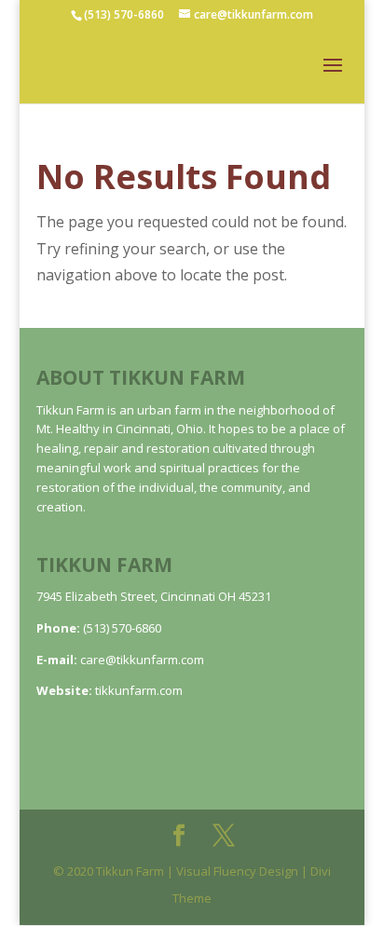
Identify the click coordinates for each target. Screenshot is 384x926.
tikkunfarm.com (139, 690)
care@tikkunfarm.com (142, 659)
